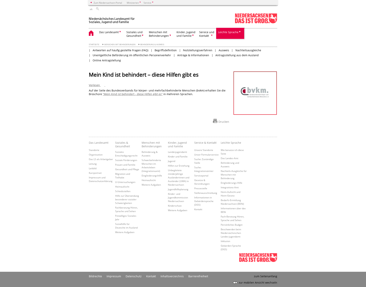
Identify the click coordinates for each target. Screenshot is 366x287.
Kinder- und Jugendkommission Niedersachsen (178, 197)
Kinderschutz (175, 205)
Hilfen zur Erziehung (178, 165)
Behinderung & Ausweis (152, 44)
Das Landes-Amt (229, 158)
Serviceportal (201, 175)
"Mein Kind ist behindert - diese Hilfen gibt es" (133, 94)
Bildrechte (95, 276)
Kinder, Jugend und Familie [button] (186, 34)
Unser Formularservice (206, 154)
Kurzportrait (95, 172)
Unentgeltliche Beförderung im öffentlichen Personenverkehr (132, 55)
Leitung (93, 163)
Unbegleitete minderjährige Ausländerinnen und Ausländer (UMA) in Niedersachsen (178, 177)
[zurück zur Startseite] (112, 18)
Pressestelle (200, 188)
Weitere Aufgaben (124, 232)
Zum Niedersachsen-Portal (108, 2)
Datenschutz (134, 276)
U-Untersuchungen (125, 182)
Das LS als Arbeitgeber (101, 159)
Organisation (96, 154)
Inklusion (225, 241)
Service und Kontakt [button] (206, 34)
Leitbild (92, 168)
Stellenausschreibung (205, 192)
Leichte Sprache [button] (228, 32)
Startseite (94, 44)
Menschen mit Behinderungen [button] (159, 34)
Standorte (94, 150)
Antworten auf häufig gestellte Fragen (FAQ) (120, 50)
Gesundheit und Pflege (127, 169)
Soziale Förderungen (126, 160)
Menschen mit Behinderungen (120, 44)
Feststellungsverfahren (197, 50)
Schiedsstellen (122, 191)
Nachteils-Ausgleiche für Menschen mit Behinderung (234, 174)
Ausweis (224, 50)
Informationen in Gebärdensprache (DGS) (204, 201)
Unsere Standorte (203, 150)
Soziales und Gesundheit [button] (134, 34)
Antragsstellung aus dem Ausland (237, 55)
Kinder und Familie (178, 156)
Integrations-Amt (230, 187)
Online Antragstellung (107, 60)
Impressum (114, 276)
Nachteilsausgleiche (248, 50)
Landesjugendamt (177, 151)
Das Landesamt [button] (109, 32)
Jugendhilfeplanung (178, 189)
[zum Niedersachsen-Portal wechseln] (256, 22)
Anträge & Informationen (193, 55)
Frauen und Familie (125, 164)
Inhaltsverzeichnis (172, 276)
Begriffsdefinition (166, 50)
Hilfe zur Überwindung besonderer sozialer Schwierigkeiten (127, 199)
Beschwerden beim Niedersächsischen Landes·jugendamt (231, 233)
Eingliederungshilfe (152, 175)
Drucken (223, 121)
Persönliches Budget (231, 224)
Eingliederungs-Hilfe (231, 182)
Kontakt (198, 209)
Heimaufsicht (122, 186)
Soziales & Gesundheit (122, 144)
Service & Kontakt (205, 142)
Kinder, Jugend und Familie (177, 144)
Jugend (171, 161)
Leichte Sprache (231, 142)
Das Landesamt (98, 142)
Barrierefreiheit (198, 276)
